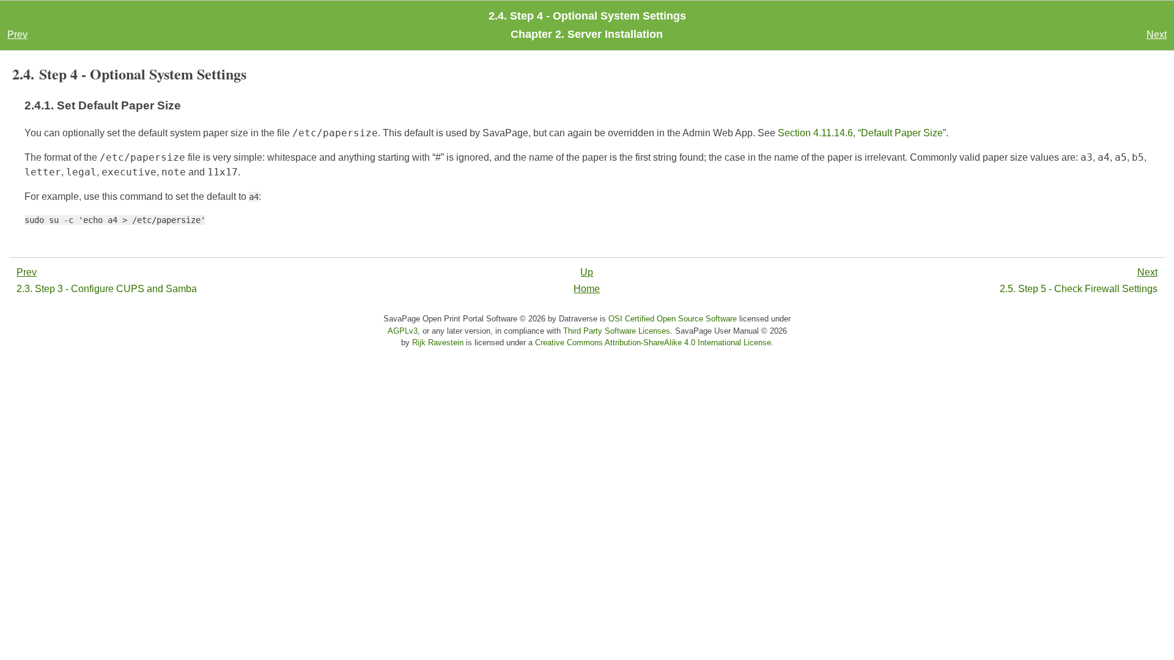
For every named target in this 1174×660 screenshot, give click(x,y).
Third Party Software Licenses (616, 331)
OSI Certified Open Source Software (672, 318)
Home (587, 289)
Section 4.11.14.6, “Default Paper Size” (862, 133)
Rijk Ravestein (437, 342)
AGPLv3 (403, 331)
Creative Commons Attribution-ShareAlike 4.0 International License (653, 342)
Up (586, 272)
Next (1156, 34)
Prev (17, 34)
